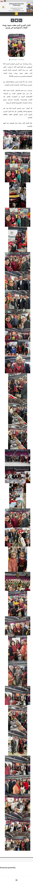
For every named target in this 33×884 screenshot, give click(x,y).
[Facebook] (12, 20)
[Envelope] (16, 20)
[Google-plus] (20, 20)
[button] (16, 13)
